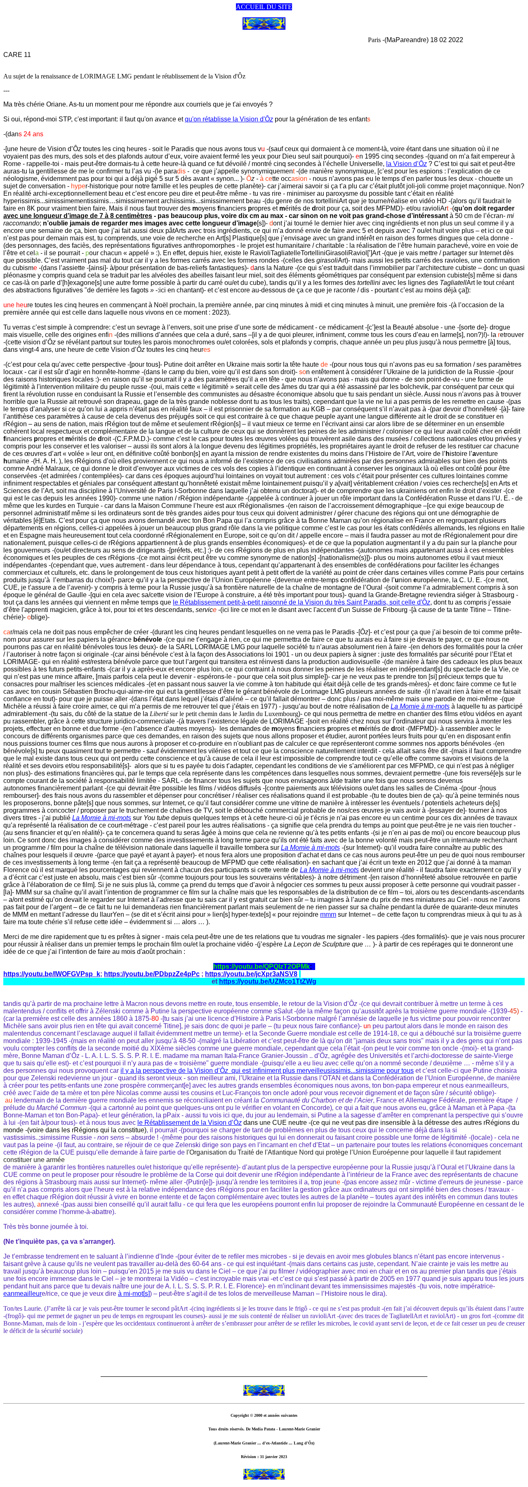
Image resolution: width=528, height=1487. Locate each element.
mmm (328, 914)
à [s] (134, 1293)
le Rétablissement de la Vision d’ (189, 1122)
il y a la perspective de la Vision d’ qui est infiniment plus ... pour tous (267, 1070)
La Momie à (420, 706)
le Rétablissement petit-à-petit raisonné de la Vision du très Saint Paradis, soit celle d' (301, 602)
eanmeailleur (22, 1293)
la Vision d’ (406, 163)
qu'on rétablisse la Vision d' (229, 119)
